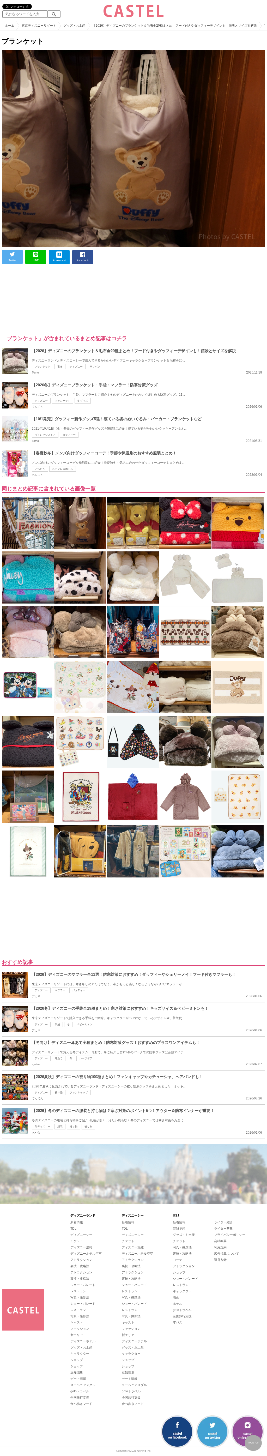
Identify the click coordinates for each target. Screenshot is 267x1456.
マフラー (60, 990)
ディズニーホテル (82, 1341)
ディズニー (76, 366)
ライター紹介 (223, 1222)
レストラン (78, 1291)
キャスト (76, 1322)
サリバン (95, 366)
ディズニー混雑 (81, 1247)
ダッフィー (69, 434)
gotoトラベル (79, 1391)
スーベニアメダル (82, 1385)
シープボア (85, 1058)
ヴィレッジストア (45, 434)
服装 (60, 1126)
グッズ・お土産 (81, 1347)
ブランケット (42, 366)
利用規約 (220, 1247)
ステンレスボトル (62, 468)
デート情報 (78, 1379)
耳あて (59, 1058)
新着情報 (76, 1222)
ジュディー (78, 990)
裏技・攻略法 (79, 1266)
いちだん (40, 468)
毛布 (60, 366)
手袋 (57, 1024)
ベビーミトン (84, 1024)
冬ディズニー (42, 1126)
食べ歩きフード (81, 1404)
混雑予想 (179, 1228)
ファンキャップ (79, 1092)
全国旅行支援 (79, 1397)
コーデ (177, 1260)
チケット (76, 1241)
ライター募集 (223, 1228)
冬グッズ (82, 400)
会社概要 (220, 1241)
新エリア (76, 1335)
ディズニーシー (81, 1235)
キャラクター (79, 1354)
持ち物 (73, 1126)
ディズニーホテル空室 (86, 1253)
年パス (177, 1322)
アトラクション (81, 1260)
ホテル (177, 1303)
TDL (73, 1228)
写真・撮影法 (79, 1297)
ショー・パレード (82, 1285)
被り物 (59, 1092)
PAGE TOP (253, 1443)
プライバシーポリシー (229, 1235)
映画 (176, 1297)
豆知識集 (76, 1372)
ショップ (76, 1360)
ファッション (79, 1329)
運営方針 (220, 1260)
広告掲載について (226, 1253)
